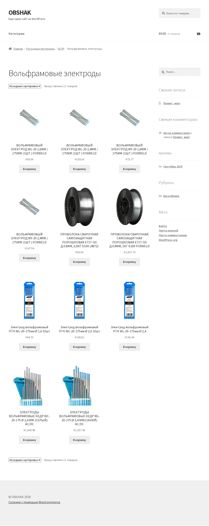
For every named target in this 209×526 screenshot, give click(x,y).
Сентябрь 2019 (172, 166)
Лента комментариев (173, 235)
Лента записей (168, 230)
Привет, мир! (171, 103)
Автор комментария (176, 133)
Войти (163, 226)
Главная (18, 49)
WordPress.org (168, 240)
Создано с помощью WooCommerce (34, 502)
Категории (16, 33)
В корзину (29, 169)
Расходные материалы (40, 49)
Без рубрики (171, 196)
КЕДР (61, 49)
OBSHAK (20, 12)
